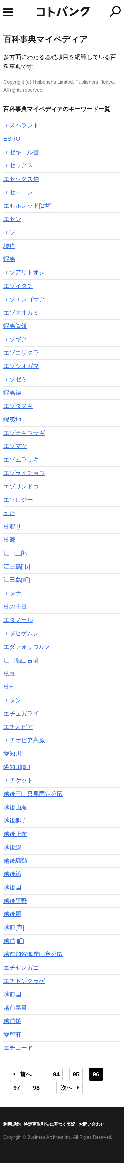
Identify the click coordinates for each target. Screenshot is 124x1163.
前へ (26, 1074)
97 (16, 1087)
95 (76, 1074)
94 (56, 1074)
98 (36, 1087)
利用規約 (12, 1124)
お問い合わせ (91, 1124)
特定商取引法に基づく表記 (49, 1124)
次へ (67, 1087)
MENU (8, 12)
